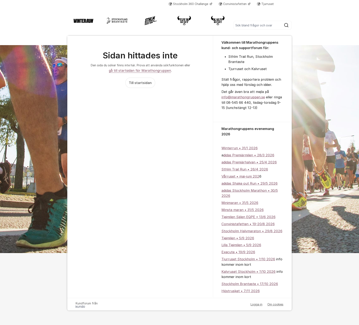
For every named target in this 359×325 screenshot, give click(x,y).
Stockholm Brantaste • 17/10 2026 (249, 284)
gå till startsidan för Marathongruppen (140, 70)
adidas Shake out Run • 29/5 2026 (249, 183)
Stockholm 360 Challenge (191, 4)
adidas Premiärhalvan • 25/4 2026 (249, 162)
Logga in (256, 304)
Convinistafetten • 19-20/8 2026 (248, 224)
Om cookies (275, 304)
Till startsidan (140, 83)
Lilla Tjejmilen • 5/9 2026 (241, 245)
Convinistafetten (235, 4)
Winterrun (229, 148)
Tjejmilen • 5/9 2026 (237, 238)
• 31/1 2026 (248, 148)
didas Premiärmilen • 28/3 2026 (248, 155)
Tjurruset (267, 4)
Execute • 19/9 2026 (238, 252)
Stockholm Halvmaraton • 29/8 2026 (251, 231)
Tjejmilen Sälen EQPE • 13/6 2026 (248, 217)
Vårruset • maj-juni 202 (240, 176)
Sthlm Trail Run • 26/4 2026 (244, 169)
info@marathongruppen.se (243, 97)
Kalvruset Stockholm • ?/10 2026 (248, 271)
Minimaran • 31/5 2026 (239, 203)
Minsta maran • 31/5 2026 (242, 210)
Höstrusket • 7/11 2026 (240, 291)
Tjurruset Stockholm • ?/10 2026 (248, 259)
